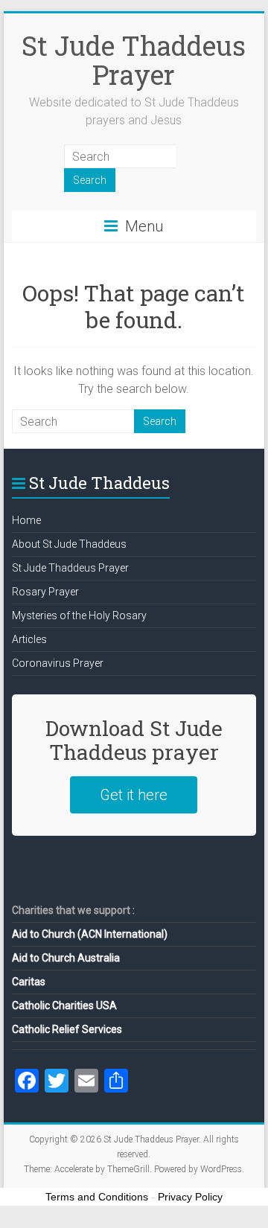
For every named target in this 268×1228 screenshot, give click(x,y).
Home (26, 520)
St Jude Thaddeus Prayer (134, 60)
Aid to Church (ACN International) (90, 934)
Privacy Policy (190, 1197)
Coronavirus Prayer (57, 663)
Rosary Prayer (45, 592)
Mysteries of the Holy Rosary (79, 615)
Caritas (28, 982)
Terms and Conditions (96, 1197)
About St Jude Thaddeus (69, 544)
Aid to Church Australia (66, 958)
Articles (29, 639)
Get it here (134, 795)
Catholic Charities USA (64, 1005)
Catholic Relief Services (67, 1029)
